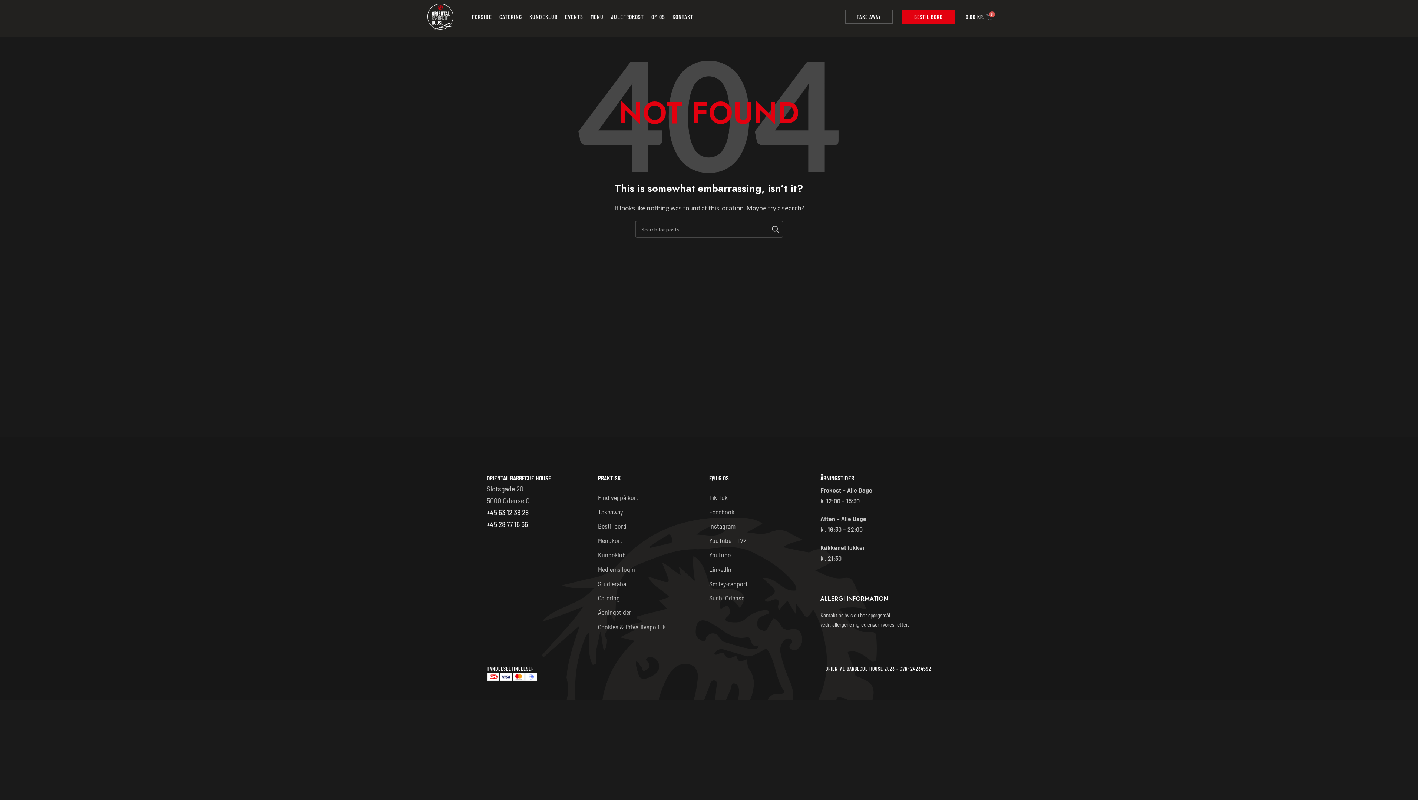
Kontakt (682, 16)
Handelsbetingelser (510, 669)
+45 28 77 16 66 (507, 524)
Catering (510, 16)
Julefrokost (627, 16)
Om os (658, 16)
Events (574, 16)
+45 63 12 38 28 (508, 512)
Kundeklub (543, 16)
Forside (482, 16)
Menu (597, 16)
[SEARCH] (774, 229)
